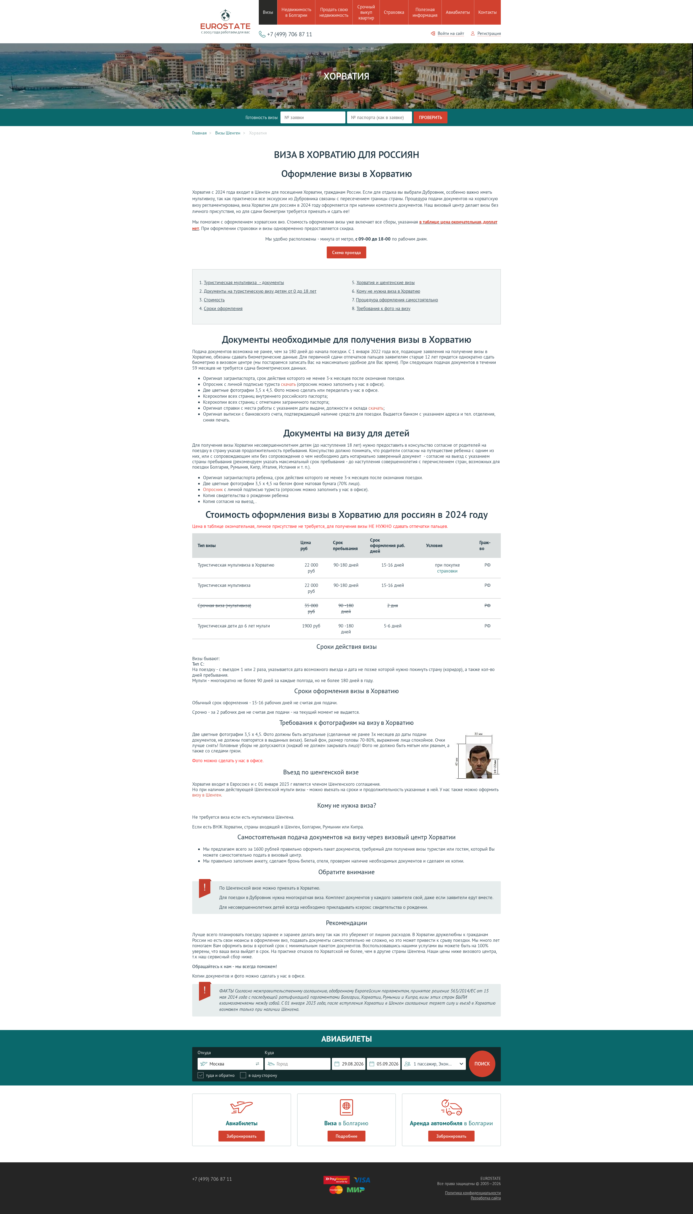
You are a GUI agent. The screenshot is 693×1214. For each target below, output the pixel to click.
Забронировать (242, 1136)
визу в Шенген (206, 795)
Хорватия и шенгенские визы (386, 282)
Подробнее (346, 1136)
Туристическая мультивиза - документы (244, 282)
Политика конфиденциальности (473, 1192)
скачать (288, 384)
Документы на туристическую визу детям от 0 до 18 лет (260, 291)
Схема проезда (346, 252)
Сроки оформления (223, 308)
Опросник (213, 489)
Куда (269, 1052)
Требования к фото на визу (383, 308)
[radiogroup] (237, 1075)
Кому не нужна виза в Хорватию (388, 291)
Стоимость (214, 300)
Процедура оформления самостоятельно (397, 300)
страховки (447, 571)
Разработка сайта (486, 1197)
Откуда (204, 1052)
